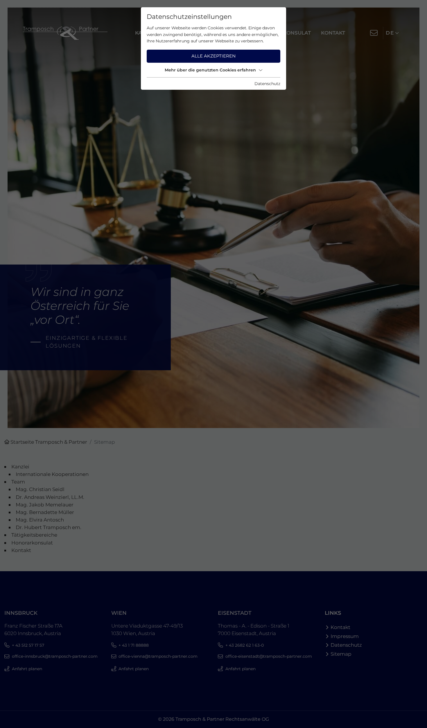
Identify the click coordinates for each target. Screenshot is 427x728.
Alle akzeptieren (213, 56)
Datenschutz (267, 83)
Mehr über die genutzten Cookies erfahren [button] (210, 70)
